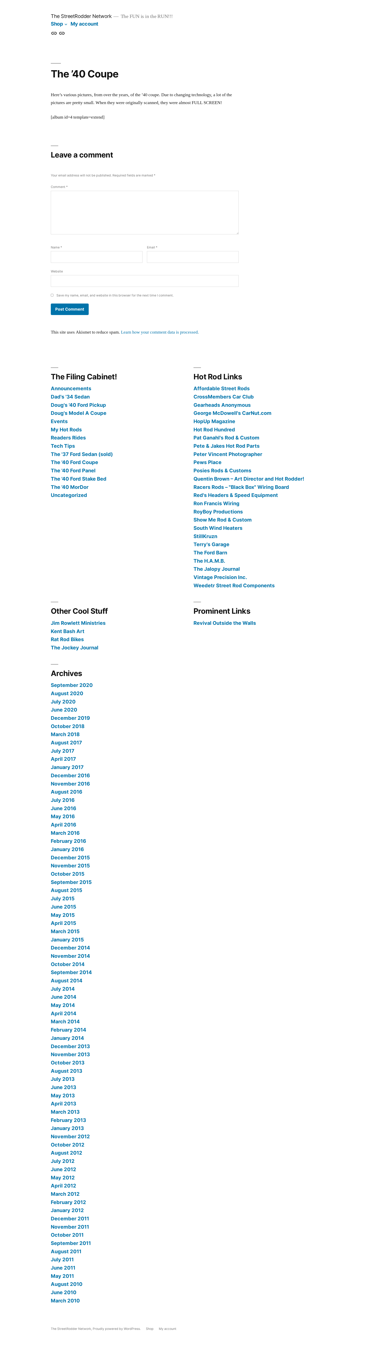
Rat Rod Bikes (67, 639)
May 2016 (63, 816)
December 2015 (70, 858)
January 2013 (67, 1128)
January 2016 (67, 849)
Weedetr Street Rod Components (234, 585)
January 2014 (67, 1038)
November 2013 (70, 1054)
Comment (59, 187)
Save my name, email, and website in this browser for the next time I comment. (115, 295)
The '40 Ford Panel (73, 470)
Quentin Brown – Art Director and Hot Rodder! (249, 479)
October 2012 (67, 1145)
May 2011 (62, 1276)
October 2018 (67, 726)
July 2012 (63, 1161)
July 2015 (63, 898)
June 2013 (63, 1087)
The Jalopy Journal (217, 569)
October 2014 (68, 964)
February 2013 (68, 1120)
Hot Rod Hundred (214, 430)
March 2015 (65, 931)
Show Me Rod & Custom (223, 520)
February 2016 (68, 841)
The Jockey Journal (74, 648)
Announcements (71, 388)
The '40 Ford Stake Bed (78, 479)
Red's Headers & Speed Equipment (236, 495)
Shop (57, 24)
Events (59, 421)
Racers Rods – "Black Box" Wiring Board (241, 487)
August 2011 (66, 1251)
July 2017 (62, 751)
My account (84, 24)
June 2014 (63, 997)
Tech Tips (63, 446)
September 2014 (71, 972)
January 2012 (67, 1210)
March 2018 (65, 734)
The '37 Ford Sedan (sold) (82, 454)
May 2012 (63, 1178)
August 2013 (66, 1071)
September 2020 (72, 685)
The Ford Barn (210, 553)
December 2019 (70, 718)
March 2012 (65, 1194)
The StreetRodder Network (81, 16)
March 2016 (65, 833)
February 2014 (68, 1030)
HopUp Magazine (214, 421)
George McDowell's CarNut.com (233, 413)
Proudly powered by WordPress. (117, 1329)
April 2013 (63, 1104)
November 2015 (70, 866)
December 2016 (70, 775)
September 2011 (71, 1243)
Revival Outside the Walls (225, 623)
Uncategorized (69, 495)
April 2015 (63, 923)
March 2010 (65, 1301)
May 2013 (63, 1095)
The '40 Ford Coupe (74, 462)
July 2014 (63, 989)
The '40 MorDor (69, 487)
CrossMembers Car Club (224, 397)
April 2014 (63, 1013)
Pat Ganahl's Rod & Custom (226, 438)
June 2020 (64, 710)
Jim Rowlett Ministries (78, 623)
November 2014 (70, 956)
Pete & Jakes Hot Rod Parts (227, 446)
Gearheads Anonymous (222, 405)
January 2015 (67, 940)
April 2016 (63, 825)
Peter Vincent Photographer (228, 454)
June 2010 (63, 1292)
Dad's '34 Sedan (70, 397)
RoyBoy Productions (218, 512)
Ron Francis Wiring (216, 503)
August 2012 (66, 1153)
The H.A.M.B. (209, 561)
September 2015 (71, 882)
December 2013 (70, 1046)
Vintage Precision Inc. (220, 577)
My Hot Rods (66, 430)
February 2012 (68, 1202)
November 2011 (70, 1227)
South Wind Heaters (218, 528)
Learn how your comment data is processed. (160, 332)
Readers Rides (68, 438)
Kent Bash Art (67, 631)
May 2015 (63, 915)
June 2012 (63, 1169)
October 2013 (67, 1063)
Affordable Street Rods (222, 388)
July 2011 (62, 1259)
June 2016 (63, 808)
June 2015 (63, 907)
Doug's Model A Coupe (78, 413)
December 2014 (70, 948)
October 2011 (67, 1235)
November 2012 (70, 1136)
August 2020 (67, 693)
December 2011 (70, 1219)
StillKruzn (205, 536)
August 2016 (66, 792)
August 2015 (66, 890)
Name (56, 247)
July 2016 (63, 800)
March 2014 (65, 1021)
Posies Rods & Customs (222, 470)
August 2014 (66, 981)
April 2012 (63, 1186)
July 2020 (63, 702)
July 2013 (63, 1079)
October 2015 (67, 874)
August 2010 (66, 1284)
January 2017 (67, 767)
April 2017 (63, 759)
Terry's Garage (211, 544)
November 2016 (70, 784)
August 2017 (66, 743)
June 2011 (63, 1268)
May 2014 (63, 1005)
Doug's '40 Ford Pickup (78, 405)
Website (57, 271)
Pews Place (208, 462)
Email (152, 247)
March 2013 (65, 1112)
